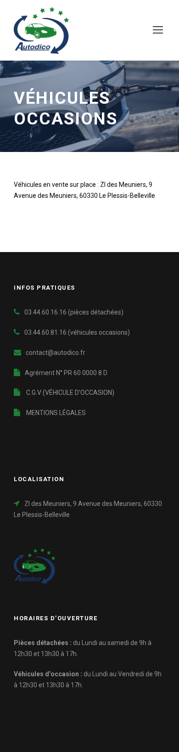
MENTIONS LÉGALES (55, 412)
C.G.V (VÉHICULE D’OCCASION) (69, 392)
